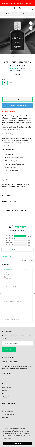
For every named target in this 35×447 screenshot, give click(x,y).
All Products (9, 14)
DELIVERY (6, 196)
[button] (15, 319)
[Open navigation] (3, 8)
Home (2, 14)
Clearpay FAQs (6, 397)
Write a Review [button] (18, 250)
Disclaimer (5, 417)
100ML (12, 83)
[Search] (29, 8)
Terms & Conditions (8, 414)
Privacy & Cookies (7, 411)
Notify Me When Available (17, 105)
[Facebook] (3, 376)
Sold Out (17, 99)
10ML (5, 83)
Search (4, 394)
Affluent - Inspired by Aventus (12, 301)
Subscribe (9, 350)
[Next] (25, 56)
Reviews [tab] (4, 256)
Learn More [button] (7, 438)
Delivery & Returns (7, 387)
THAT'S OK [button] (17, 443)
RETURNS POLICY (9, 202)
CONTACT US (6, 373)
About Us (5, 408)
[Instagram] (7, 376)
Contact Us (5, 390)
